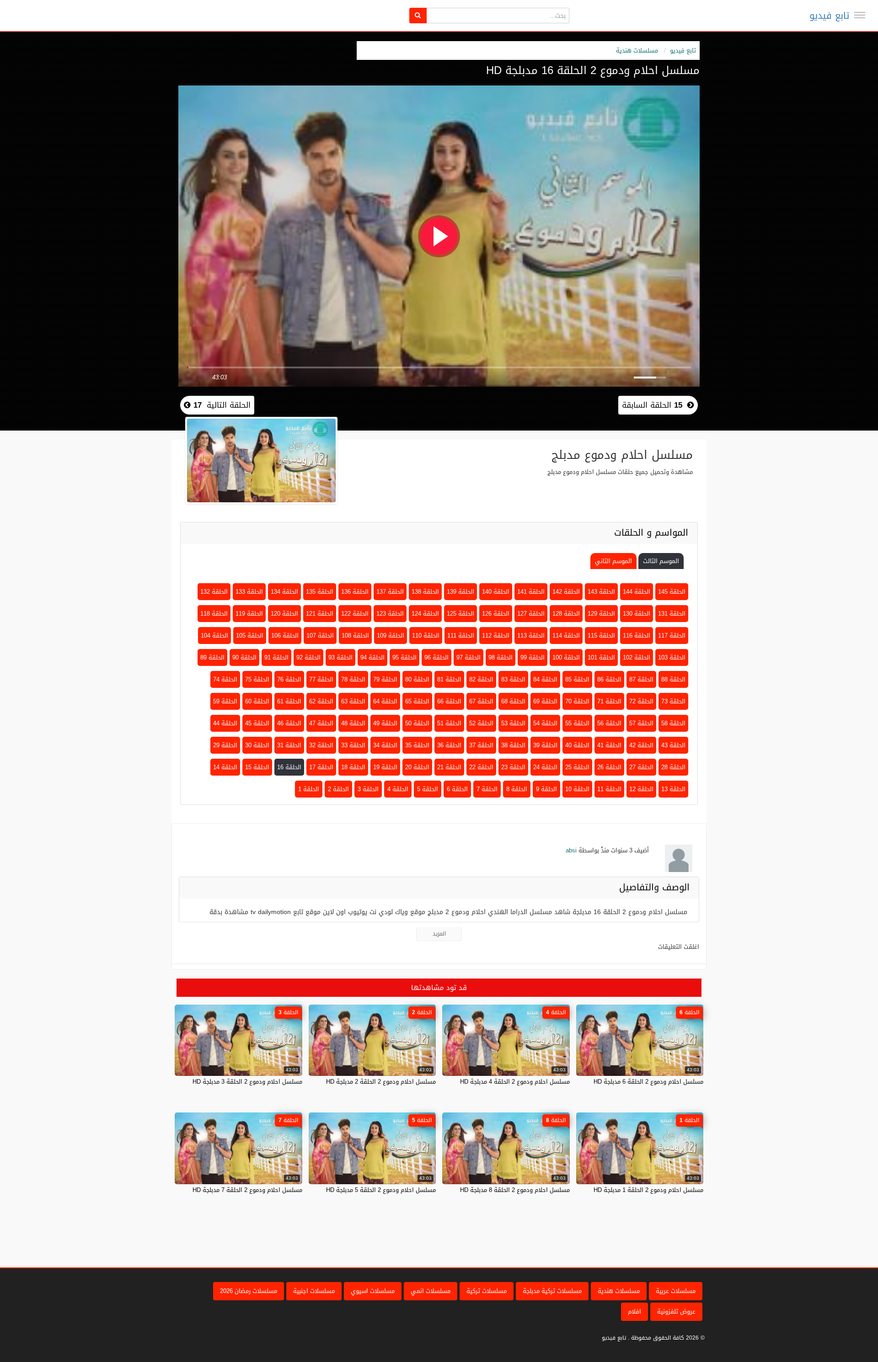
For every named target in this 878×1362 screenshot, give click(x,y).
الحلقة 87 (641, 679)
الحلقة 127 (531, 613)
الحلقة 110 (425, 635)
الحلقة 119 (249, 613)
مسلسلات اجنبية (314, 1291)
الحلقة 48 (353, 723)
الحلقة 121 (319, 613)
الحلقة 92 (308, 657)
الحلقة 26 (609, 767)
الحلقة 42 (641, 745)
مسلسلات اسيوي (373, 1291)
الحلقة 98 (500, 657)
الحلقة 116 (636, 635)
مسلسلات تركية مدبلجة (552, 1291)
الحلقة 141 (531, 591)
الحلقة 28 (673, 767)
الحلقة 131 (671, 613)
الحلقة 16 (289, 767)
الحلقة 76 (289, 679)
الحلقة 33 (353, 745)
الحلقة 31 (289, 745)
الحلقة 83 (513, 679)
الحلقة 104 (214, 635)
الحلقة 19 (385, 767)
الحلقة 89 (212, 657)
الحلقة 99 (532, 657)
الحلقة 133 (249, 591)
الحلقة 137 (390, 591)
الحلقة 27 (641, 767)
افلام (634, 1311)
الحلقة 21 (449, 767)
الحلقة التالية (221, 405)
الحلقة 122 (355, 613)
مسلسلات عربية (676, 1291)
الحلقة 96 (436, 657)
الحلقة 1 (308, 789)
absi (571, 850)
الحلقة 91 (276, 657)
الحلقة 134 (284, 591)
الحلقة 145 (671, 591)
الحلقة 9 (546, 789)
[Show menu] (860, 15)
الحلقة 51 (449, 723)
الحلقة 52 (481, 723)
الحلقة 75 (257, 679)
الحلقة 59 (225, 701)
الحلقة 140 (495, 591)
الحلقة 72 (641, 701)
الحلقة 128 (566, 613)
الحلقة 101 (601, 657)
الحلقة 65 (417, 701)
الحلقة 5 (427, 789)
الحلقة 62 (321, 701)
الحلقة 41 (609, 745)
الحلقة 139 (460, 591)
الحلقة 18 (353, 767)
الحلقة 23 (513, 767)
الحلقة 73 (673, 701)
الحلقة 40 (577, 745)
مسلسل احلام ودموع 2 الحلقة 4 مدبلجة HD (515, 1081)
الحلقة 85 (577, 679)
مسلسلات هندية (637, 50)
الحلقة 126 (495, 613)
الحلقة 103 (671, 657)
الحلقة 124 (425, 613)
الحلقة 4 (397, 789)
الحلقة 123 (390, 613)
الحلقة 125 (460, 613)
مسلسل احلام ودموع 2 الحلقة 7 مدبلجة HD (247, 1190)
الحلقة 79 (385, 679)
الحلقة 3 (368, 789)
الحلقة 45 (257, 723)
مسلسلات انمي (430, 1291)
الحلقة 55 (577, 723)
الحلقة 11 (609, 789)
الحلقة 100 (566, 657)
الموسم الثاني (613, 561)
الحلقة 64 (385, 701)
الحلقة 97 (468, 657)
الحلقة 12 (641, 789)
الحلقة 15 (257, 767)
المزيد (439, 934)
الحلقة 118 (214, 613)
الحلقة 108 (355, 635)
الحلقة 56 (609, 723)
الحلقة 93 (340, 657)
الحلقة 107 (320, 635)
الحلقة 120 (284, 613)
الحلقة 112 (495, 635)
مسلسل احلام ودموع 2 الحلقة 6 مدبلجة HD (648, 1081)
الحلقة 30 (257, 745)
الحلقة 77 (321, 679)
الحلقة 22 (481, 767)
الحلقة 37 (481, 745)
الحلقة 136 (355, 591)
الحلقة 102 (636, 657)
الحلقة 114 (566, 635)
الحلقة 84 (545, 679)
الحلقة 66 (449, 701)
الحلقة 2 (338, 789)
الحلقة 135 (319, 591)
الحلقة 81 (449, 679)
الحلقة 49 (385, 723)
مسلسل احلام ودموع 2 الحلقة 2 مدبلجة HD (381, 1081)
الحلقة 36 (449, 745)
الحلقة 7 (487, 789)
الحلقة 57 (641, 723)
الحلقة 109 (390, 635)
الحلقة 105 (249, 635)
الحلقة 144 (636, 591)
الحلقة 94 (372, 657)
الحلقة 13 (673, 789)
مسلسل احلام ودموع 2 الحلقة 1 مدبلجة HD (648, 1190)
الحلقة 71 (609, 701)
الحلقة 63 (353, 701)
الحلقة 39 (545, 745)
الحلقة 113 (531, 635)
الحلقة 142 (566, 591)
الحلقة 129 (601, 613)
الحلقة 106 (285, 635)
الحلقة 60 (257, 701)
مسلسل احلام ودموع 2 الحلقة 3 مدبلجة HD (247, 1081)
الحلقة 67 (481, 701)
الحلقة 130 (636, 613)
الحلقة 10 (577, 789)
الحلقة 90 (244, 657)
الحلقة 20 (417, 767)
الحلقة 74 (225, 679)
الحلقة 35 (417, 745)
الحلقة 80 (417, 679)
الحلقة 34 (385, 745)
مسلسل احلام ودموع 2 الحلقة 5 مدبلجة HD (381, 1190)
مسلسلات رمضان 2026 (248, 1291)
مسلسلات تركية (486, 1291)
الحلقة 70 (577, 701)
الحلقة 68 (513, 701)
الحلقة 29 (225, 745)
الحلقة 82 (481, 679)
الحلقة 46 (289, 723)
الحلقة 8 (516, 789)
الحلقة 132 (214, 591)
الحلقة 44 (225, 723)
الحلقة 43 (673, 745)
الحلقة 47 (321, 723)
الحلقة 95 (404, 657)
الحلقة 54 (545, 723)
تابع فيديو (829, 15)
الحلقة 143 (601, 591)
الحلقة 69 (545, 701)
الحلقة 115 (601, 635)
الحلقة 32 (321, 745)
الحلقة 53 (513, 723)
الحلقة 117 (671, 635)
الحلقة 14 (225, 767)
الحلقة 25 (577, 767)
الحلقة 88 (673, 679)
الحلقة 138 (425, 591)
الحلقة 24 (545, 767)
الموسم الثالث (661, 561)
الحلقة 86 (609, 679)
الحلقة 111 (460, 635)
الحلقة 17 (321, 767)
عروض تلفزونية (676, 1311)
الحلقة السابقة (652, 405)
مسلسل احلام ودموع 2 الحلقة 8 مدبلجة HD (515, 1190)
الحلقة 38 (513, 745)
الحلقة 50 (417, 723)
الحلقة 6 (457, 789)
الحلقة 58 (673, 723)
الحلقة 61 (289, 701)
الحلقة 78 (353, 679)
